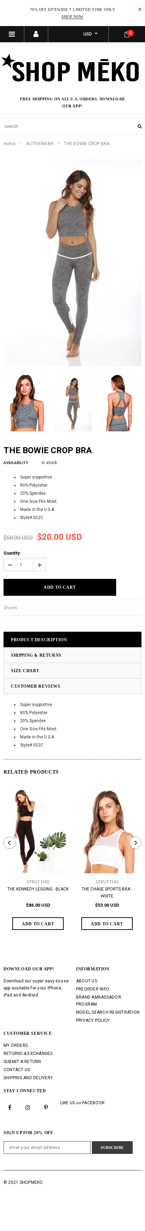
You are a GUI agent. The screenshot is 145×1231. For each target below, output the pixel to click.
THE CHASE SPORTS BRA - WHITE (107, 893)
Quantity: (12, 553)
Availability (16, 463)
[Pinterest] (46, 1107)
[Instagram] (27, 1107)
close (139, 9)
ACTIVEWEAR (39, 143)
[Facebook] (10, 1107)
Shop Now (72, 16)
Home (9, 143)
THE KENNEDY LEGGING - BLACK (38, 889)
